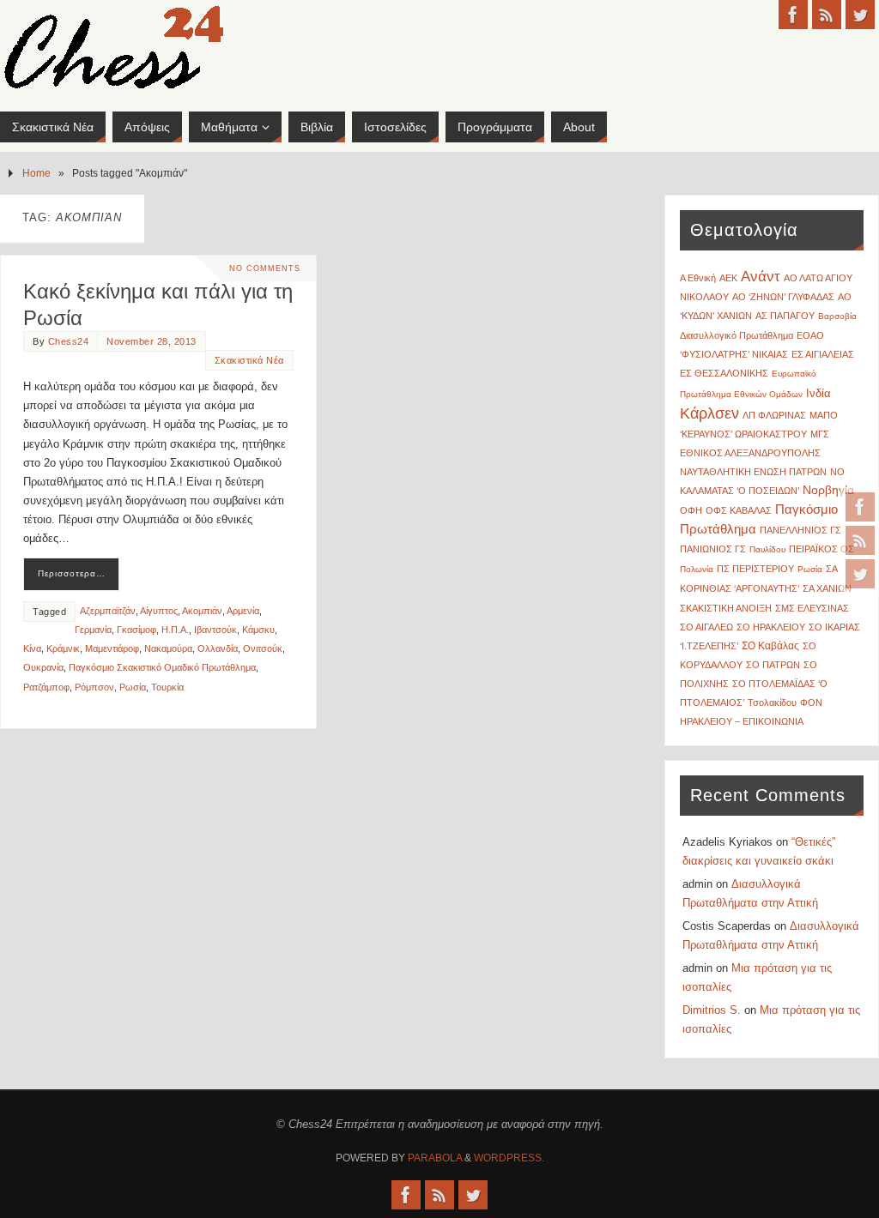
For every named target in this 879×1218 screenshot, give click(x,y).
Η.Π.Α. (175, 629)
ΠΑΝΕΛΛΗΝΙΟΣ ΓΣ (800, 530)
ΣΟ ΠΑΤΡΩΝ (773, 665)
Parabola (435, 1158)
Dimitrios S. (711, 1010)
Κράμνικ (63, 648)
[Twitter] (860, 573)
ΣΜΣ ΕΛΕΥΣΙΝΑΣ (812, 608)
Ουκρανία (43, 667)
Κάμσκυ (258, 629)
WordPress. (509, 1158)
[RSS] (860, 540)
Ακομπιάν (202, 611)
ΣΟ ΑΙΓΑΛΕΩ (706, 627)
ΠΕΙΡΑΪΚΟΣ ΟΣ (821, 549)
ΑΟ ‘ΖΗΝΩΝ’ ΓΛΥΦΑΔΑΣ (783, 297)
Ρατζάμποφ (46, 687)
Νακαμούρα (168, 648)
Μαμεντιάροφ (112, 648)
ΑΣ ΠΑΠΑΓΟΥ (785, 316)
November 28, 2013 (151, 341)
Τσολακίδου (772, 702)
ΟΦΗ (691, 510)
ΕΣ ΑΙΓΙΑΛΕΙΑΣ (822, 354)
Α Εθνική (698, 278)
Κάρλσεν (709, 413)
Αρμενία (243, 611)
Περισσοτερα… (72, 573)
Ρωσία (132, 687)
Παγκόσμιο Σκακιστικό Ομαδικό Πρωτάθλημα (162, 667)
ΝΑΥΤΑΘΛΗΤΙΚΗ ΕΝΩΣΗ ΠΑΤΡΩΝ (753, 472)
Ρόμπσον (94, 687)
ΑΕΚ (728, 278)
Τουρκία (167, 687)
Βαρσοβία (837, 316)
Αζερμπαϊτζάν (108, 611)
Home (36, 172)
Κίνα (32, 648)
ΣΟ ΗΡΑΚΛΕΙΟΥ (771, 627)
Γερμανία (93, 629)
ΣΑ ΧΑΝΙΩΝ (827, 588)
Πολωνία (696, 569)
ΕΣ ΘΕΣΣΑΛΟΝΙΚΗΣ (724, 373)
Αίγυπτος (159, 611)
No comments (264, 268)
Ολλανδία (217, 648)
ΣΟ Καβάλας (770, 646)
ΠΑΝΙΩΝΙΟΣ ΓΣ (713, 549)
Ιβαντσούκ (215, 629)
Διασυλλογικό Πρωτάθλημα (736, 335)
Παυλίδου (767, 549)
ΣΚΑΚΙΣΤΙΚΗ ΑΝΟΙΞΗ (726, 608)
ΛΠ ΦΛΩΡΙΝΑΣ (774, 415)
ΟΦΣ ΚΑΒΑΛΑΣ (739, 510)
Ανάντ (760, 276)
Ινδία (818, 393)
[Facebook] (860, 507)
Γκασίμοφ (136, 629)
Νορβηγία (828, 490)
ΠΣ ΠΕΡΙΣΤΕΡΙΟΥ (755, 569)
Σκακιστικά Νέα (249, 360)
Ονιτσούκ (262, 648)
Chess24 (68, 341)
